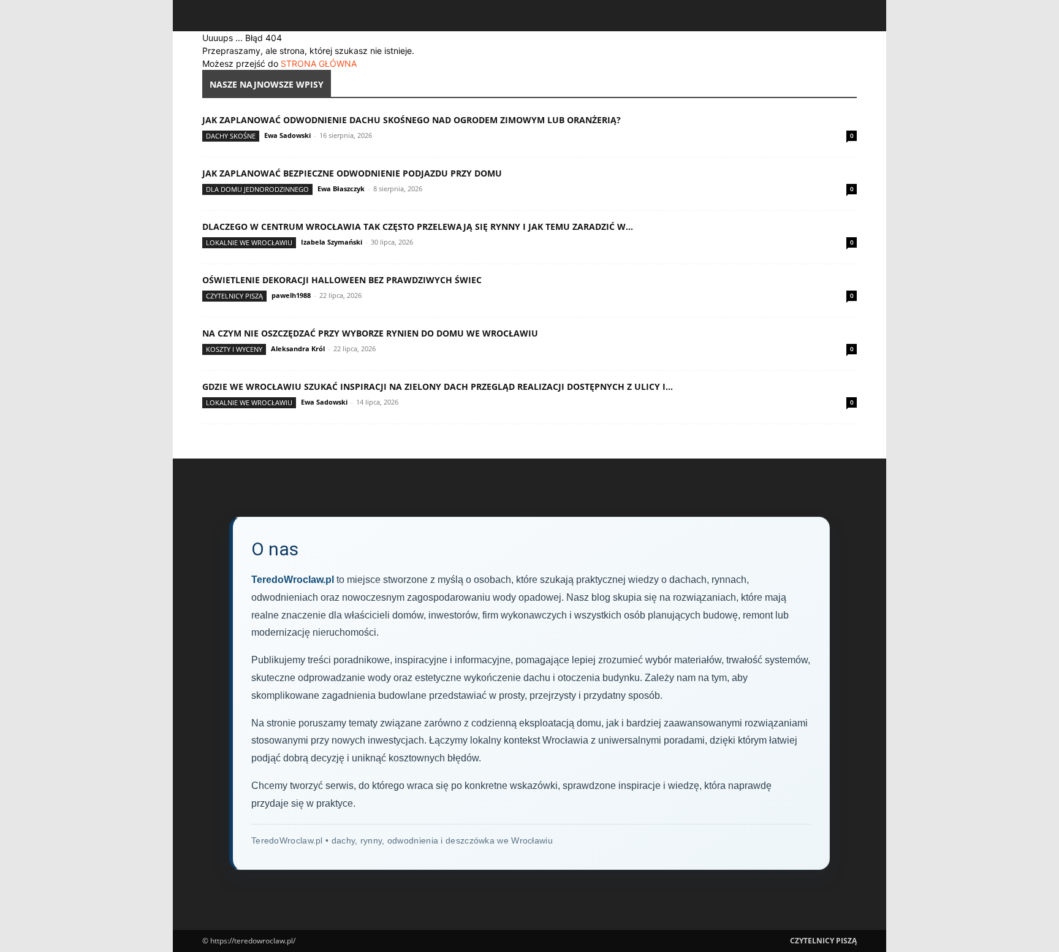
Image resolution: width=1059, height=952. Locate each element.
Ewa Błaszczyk (341, 188)
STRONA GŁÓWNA (319, 63)
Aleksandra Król (298, 348)
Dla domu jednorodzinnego (257, 189)
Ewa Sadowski (287, 135)
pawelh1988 (291, 295)
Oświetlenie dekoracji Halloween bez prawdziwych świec (342, 280)
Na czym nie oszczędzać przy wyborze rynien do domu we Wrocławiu (370, 333)
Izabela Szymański (331, 241)
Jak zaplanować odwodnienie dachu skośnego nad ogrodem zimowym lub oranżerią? (411, 120)
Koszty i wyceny (234, 349)
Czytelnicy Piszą (234, 295)
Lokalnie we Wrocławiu (249, 242)
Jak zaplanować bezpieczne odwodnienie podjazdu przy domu (352, 173)
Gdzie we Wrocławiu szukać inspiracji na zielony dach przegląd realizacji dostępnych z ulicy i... (437, 386)
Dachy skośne (231, 135)
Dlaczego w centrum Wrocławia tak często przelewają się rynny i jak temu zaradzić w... (417, 226)
